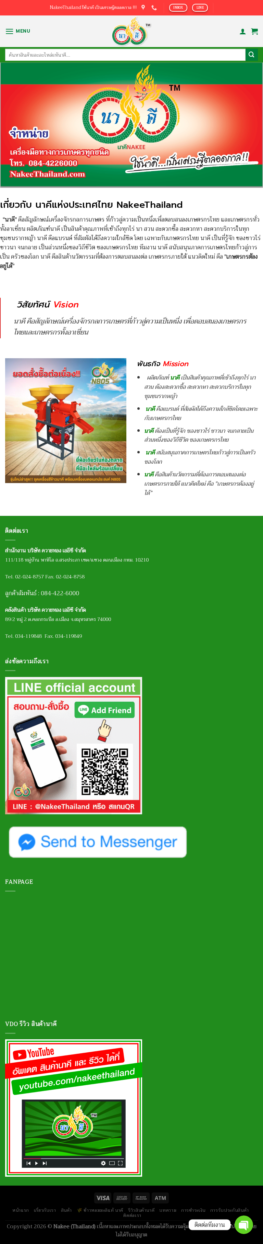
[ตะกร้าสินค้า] (254, 31)
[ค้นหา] (252, 55)
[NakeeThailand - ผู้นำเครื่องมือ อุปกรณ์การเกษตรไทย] (131, 31)
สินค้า (66, 1210)
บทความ (167, 1210)
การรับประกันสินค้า (229, 1210)
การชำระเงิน (193, 1210)
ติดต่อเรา (132, 1215)
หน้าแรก (20, 1210)
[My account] (242, 31)
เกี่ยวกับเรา (45, 1210)
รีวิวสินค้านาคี (141, 1210)
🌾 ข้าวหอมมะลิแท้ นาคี (100, 1210)
